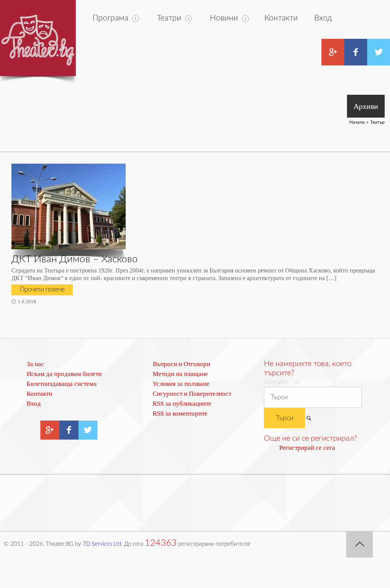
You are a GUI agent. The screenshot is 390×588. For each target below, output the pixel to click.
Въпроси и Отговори (181, 364)
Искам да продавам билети (64, 374)
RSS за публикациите (182, 403)
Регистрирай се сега (307, 447)
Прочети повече (42, 289)
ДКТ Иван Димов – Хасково (74, 259)
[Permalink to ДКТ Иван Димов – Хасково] (68, 206)
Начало (357, 122)
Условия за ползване (181, 383)
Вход (323, 18)
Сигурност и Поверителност (192, 393)
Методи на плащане (180, 374)
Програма (110, 18)
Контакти (281, 18)
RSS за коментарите (180, 413)
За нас (35, 364)
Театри (169, 18)
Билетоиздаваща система (62, 383)
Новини (224, 18)
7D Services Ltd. (103, 544)
